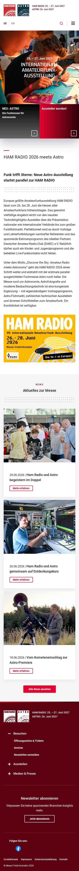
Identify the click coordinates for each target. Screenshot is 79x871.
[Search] (61, 23)
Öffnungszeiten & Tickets (29, 740)
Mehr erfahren (21, 488)
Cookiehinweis (11, 859)
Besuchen (19, 733)
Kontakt (63, 859)
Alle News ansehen (39, 689)
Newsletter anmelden (26, 754)
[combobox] (61, 23)
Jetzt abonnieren (39, 818)
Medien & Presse (24, 773)
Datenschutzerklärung (46, 859)
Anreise (18, 747)
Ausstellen (20, 764)
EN (13, 23)
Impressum (26, 859)
